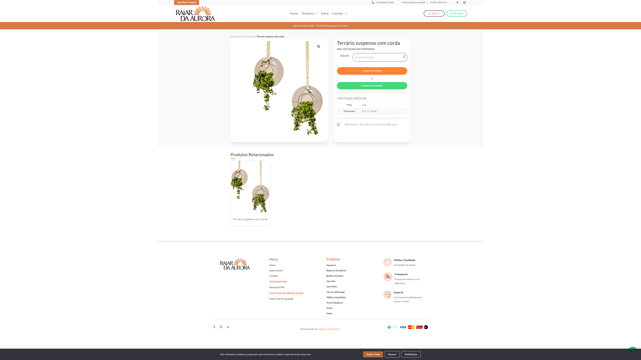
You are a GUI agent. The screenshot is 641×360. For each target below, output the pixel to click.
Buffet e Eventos (335, 275)
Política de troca (438, 2)
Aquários (331, 265)
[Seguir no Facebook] (457, 2)
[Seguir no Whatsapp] (228, 327)
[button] (319, 47)
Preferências (411, 354)
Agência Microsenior (330, 329)
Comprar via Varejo (372, 71)
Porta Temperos (335, 302)
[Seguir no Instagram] (464, 2)
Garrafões (332, 286)
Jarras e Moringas (336, 291)
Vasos (330, 313)
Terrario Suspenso (246, 36)
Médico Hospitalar (336, 297)
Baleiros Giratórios (336, 270)
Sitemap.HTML (277, 287)
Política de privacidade (413, 2)
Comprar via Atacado (372, 85)
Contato (337, 13)
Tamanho (344, 55)
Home (294, 13)
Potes (329, 307)
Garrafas (331, 281)
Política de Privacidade (281, 298)
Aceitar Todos (373, 354)
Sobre (325, 13)
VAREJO (435, 13)
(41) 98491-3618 (385, 2)
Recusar (392, 354)
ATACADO (458, 13)
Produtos (308, 13)
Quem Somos (276, 270)
